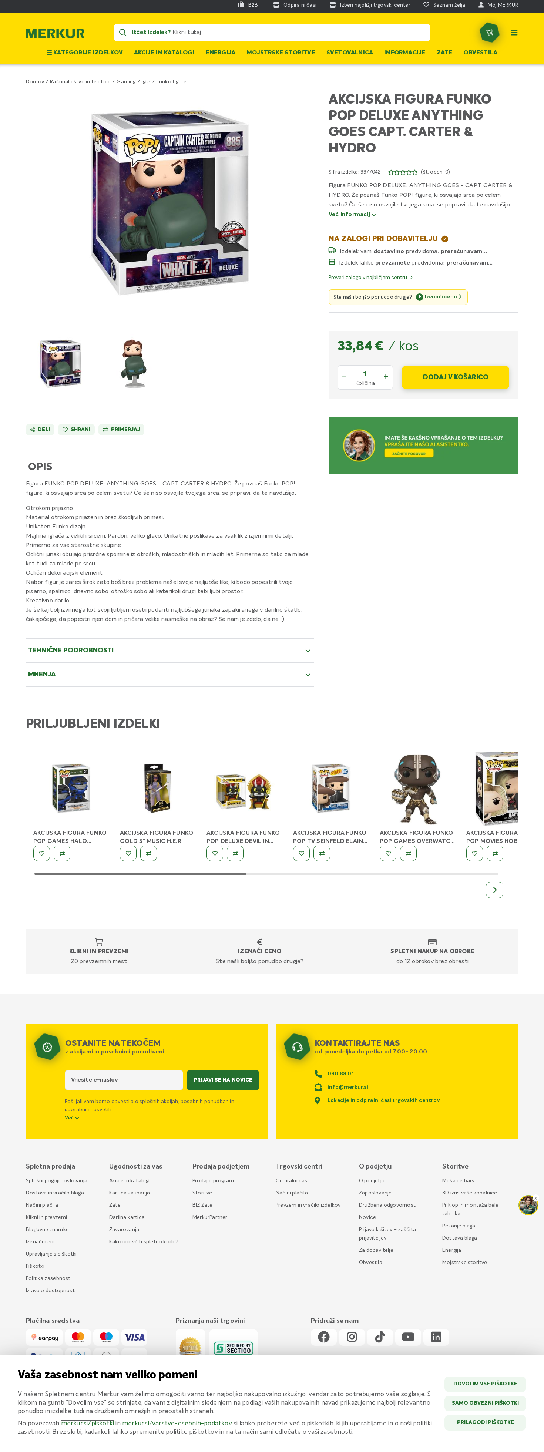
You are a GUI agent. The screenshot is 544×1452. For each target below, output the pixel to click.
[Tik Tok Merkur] (380, 1337)
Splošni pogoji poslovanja (56, 1180)
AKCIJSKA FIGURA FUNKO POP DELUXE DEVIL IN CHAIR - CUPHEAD (243, 841)
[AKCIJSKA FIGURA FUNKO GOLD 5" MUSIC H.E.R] (157, 790)
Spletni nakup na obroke (432, 952)
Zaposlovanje (375, 1193)
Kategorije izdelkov (87, 53)
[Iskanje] (123, 32)
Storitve (202, 1193)
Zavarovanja (124, 1229)
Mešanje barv (458, 1180)
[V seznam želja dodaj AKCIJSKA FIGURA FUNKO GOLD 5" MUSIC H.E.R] (128, 853)
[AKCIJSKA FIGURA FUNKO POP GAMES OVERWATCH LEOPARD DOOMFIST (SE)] (417, 790)
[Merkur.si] (55, 35)
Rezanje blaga (459, 1226)
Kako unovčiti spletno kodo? (143, 1241)
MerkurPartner (210, 1217)
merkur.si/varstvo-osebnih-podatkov (177, 1424)
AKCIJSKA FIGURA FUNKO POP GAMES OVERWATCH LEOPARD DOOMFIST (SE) (417, 841)
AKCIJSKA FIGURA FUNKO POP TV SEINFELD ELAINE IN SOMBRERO (329, 841)
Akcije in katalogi (164, 53)
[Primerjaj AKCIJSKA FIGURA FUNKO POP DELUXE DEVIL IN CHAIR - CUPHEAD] (235, 853)
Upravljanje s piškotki (51, 1254)
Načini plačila (42, 1205)
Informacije (404, 53)
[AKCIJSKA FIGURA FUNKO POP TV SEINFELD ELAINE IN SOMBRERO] (331, 790)
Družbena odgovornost (387, 1205)
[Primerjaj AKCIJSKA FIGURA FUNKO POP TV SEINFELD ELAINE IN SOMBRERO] (321, 853)
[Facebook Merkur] (323, 1337)
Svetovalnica (349, 53)
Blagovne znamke (47, 1229)
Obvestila (480, 53)
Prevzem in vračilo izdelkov (308, 1205)
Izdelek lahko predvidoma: (392, 263)
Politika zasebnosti (49, 1278)
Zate (445, 53)
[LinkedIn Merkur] (436, 1337)
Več (70, 1117)
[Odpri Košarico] (489, 32)
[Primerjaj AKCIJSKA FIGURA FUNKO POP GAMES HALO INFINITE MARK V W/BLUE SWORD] (62, 853)
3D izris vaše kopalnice (469, 1193)
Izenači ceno (259, 952)
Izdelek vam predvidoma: (389, 251)
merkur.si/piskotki (87, 1424)
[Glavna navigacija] (514, 32)
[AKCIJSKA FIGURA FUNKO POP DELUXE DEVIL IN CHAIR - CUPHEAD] (244, 790)
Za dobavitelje (376, 1250)
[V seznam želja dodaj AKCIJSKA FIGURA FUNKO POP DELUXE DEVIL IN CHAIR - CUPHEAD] (214, 853)
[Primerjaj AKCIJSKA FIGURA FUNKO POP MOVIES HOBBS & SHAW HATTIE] (495, 853)
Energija (221, 53)
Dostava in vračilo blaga (55, 1193)
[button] (170, 202)
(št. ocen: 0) (435, 172)
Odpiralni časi (292, 1180)
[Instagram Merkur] (352, 1337)
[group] (60, 364)
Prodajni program (213, 1180)
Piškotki (35, 1266)
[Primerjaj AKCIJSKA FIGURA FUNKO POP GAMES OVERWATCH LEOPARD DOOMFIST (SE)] (408, 853)
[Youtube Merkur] (408, 1337)
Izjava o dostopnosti (51, 1290)
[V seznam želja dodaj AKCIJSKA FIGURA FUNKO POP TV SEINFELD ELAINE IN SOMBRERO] (301, 853)
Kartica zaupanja (129, 1193)
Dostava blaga (459, 1238)
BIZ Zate (202, 1205)
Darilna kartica (127, 1217)
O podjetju (372, 1180)
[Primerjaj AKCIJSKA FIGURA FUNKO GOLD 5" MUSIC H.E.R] (148, 853)
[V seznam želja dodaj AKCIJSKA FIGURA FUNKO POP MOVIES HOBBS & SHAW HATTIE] (474, 853)
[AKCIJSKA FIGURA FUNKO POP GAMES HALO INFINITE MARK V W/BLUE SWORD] (71, 790)
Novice (367, 1217)
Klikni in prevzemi (99, 952)
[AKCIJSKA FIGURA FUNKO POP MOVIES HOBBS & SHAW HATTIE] (504, 790)
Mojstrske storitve (280, 53)
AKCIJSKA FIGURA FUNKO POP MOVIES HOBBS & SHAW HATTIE (503, 841)
